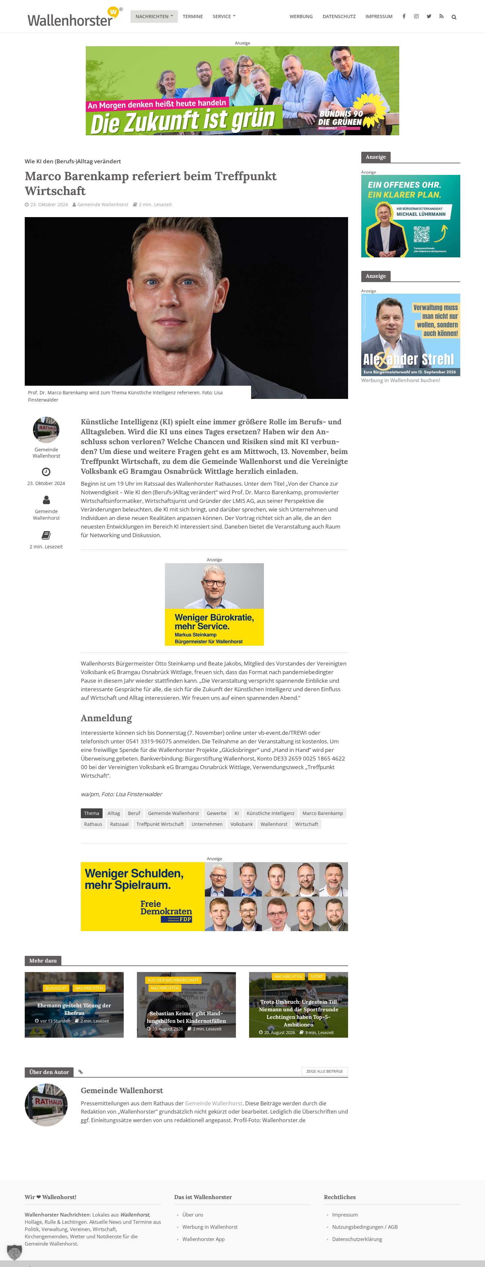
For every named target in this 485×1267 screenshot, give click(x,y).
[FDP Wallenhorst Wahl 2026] (214, 896)
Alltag (114, 813)
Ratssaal (119, 824)
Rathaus (93, 824)
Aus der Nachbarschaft (173, 980)
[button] (14, 1252)
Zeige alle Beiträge (325, 1071)
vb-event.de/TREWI (282, 732)
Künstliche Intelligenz (271, 813)
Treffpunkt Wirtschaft (160, 824)
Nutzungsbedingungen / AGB (365, 1226)
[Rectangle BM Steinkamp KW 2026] (214, 603)
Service (222, 16)
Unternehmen (207, 824)
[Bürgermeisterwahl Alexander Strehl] (410, 334)
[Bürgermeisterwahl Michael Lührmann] (410, 215)
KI (237, 813)
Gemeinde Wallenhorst (103, 204)
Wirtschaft (306, 824)
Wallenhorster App (203, 1239)
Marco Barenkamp (323, 813)
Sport (317, 976)
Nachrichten (152, 16)
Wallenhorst (274, 824)
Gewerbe (217, 813)
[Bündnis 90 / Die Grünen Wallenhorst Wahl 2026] (242, 90)
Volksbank (242, 824)
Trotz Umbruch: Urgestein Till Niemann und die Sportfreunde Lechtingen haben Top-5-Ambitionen (299, 1005)
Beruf (134, 813)
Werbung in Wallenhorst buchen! (400, 380)
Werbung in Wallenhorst (210, 1226)
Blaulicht (56, 988)
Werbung (301, 16)
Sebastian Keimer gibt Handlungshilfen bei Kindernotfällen (186, 1008)
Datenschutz (339, 16)
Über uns (192, 1214)
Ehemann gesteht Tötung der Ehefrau (74, 1004)
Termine (193, 16)
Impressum (379, 16)
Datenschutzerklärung (357, 1239)
